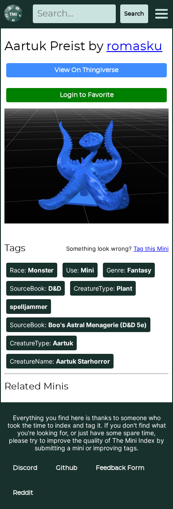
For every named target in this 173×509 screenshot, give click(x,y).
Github (66, 468)
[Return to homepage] (15, 14)
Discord (25, 468)
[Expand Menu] (161, 14)
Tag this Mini (151, 248)
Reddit (23, 493)
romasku (134, 46)
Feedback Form (120, 468)
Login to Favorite (87, 95)
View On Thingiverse (86, 70)
